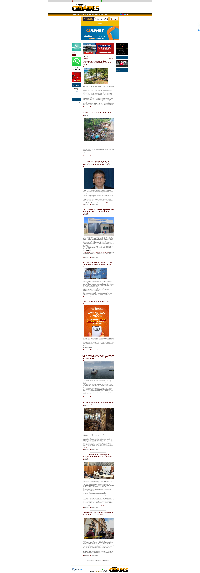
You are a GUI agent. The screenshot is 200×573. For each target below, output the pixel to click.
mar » (75, 96)
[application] (122, 63)
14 (78, 92)
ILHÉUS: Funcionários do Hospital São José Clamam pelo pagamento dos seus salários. (97, 263)
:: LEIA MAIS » (107, 202)
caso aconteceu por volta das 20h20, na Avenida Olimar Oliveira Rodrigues (96, 252)
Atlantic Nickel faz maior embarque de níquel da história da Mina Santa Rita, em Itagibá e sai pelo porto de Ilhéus (98, 356)
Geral (88, 106)
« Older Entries (85, 58)
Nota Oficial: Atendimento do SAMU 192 (95, 301)
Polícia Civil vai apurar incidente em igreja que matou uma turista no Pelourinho (97, 513)
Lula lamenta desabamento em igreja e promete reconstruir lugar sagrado (98, 403)
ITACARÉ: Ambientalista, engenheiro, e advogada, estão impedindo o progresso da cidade (96, 62)
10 (74, 92)
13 (77, 92)
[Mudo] (125, 66)
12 (76, 92)
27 (77, 95)
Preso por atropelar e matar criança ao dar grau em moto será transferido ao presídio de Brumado (98, 211)
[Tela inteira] (126, 66)
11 (75, 92)
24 (74, 95)
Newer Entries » (111, 58)
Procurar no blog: (74, 52)
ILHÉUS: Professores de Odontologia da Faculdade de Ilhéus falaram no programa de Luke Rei (97, 456)
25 (75, 95)
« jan (72, 96)
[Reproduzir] (117, 66)
